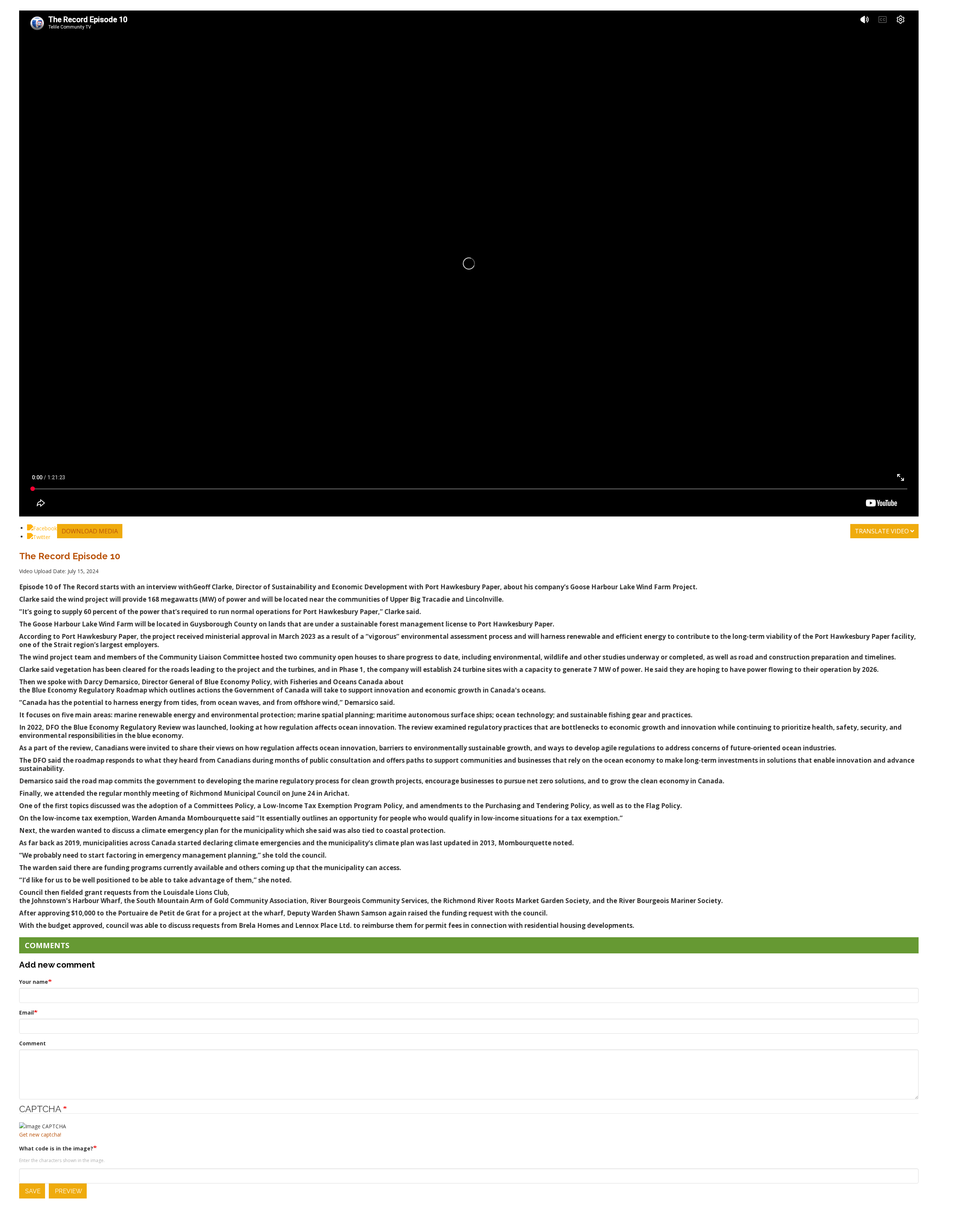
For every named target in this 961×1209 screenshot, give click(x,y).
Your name (33, 981)
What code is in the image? (56, 1148)
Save (32, 1191)
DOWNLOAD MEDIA (90, 531)
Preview (67, 1191)
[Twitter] (38, 536)
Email (26, 1012)
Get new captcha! (40, 1134)
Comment (32, 1043)
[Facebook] (42, 527)
